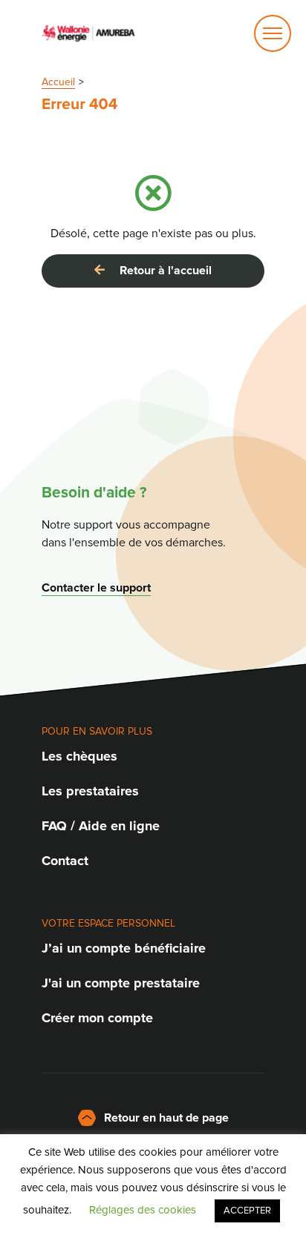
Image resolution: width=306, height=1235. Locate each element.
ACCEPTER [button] (247, 1210)
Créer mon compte (97, 1018)
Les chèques (79, 756)
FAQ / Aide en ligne (101, 826)
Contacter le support (96, 587)
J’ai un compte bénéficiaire (124, 948)
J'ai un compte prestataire (121, 983)
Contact (65, 860)
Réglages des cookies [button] (142, 1209)
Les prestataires (90, 791)
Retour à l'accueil (161, 270)
